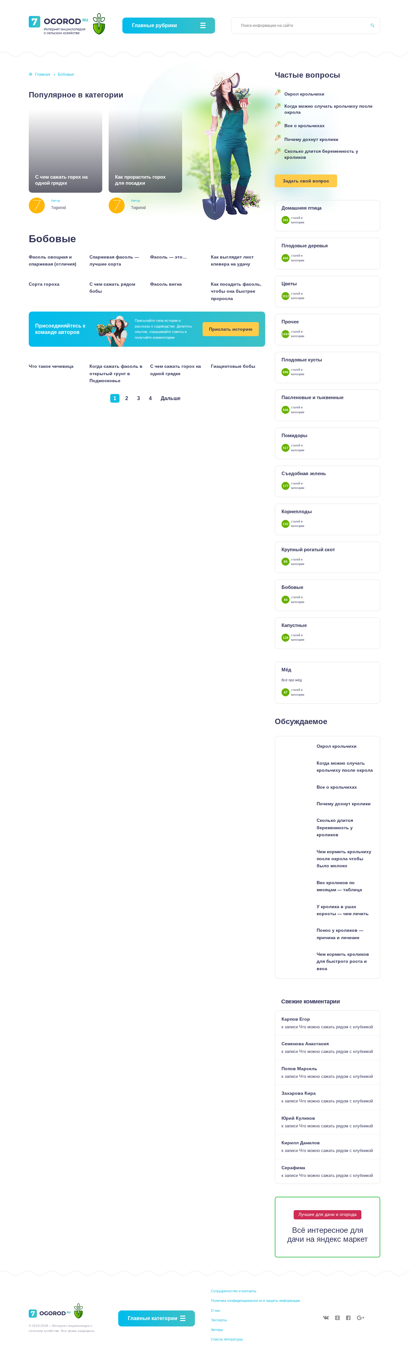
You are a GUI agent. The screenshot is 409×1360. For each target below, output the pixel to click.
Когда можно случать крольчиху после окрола (328, 109)
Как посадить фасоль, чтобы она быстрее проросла (236, 291)
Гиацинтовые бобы (233, 366)
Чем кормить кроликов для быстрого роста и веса (343, 961)
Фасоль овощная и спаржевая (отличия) (52, 260)
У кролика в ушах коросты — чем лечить (343, 910)
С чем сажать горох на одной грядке (61, 180)
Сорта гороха (44, 284)
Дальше (171, 398)
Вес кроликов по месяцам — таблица (339, 886)
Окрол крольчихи (304, 94)
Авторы (217, 1330)
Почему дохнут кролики (311, 139)
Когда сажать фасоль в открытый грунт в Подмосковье (116, 373)
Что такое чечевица (51, 366)
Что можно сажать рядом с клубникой (336, 1026)
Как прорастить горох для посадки (140, 180)
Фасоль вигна (166, 284)
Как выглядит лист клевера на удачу (232, 260)
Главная (42, 74)
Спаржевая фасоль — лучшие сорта (114, 260)
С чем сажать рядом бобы (112, 288)
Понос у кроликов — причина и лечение (340, 934)
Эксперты (219, 1320)
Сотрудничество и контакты (233, 1291)
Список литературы (227, 1339)
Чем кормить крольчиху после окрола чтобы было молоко (344, 859)
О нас (215, 1310)
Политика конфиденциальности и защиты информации (255, 1300)
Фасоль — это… (168, 256)
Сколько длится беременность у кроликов (321, 154)
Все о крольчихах (304, 125)
